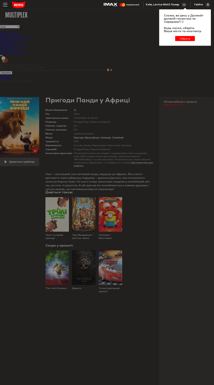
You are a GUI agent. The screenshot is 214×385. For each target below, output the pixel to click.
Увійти (198, 4)
